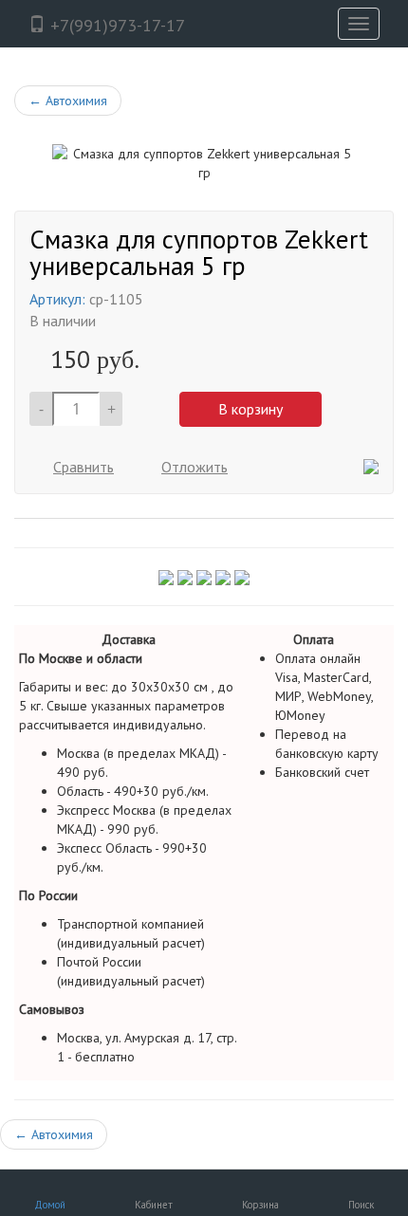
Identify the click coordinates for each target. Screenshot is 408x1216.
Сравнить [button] (83, 466)
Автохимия (67, 100)
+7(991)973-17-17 (115, 25)
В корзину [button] (250, 408)
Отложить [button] (194, 466)
